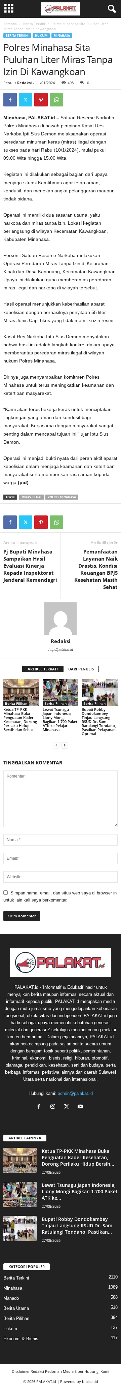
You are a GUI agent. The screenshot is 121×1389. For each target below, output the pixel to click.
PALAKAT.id (46, 1381)
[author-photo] (60, 618)
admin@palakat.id (75, 1093)
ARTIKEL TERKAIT (43, 668)
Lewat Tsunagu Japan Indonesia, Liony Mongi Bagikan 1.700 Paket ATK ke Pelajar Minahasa (60, 719)
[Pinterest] (41, 99)
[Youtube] (81, 1107)
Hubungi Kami (96, 1371)
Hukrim (41, 35)
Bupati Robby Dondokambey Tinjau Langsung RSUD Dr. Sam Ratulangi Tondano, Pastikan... (77, 1225)
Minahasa (62, 35)
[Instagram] (54, 1107)
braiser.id (90, 1381)
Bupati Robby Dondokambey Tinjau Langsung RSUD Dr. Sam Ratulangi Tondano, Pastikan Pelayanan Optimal (99, 721)
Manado (11, 1298)
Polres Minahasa (62, 497)
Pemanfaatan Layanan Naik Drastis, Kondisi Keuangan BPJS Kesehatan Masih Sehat (96, 569)
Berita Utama (16, 1308)
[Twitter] (25, 99)
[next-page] (64, 745)
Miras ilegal (32, 497)
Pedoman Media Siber (64, 1371)
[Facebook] (10, 99)
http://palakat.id (60, 650)
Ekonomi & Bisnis (20, 1338)
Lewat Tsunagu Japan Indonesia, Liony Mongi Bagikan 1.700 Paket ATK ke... (80, 1191)
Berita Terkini (34, 23)
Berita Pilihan (16, 703)
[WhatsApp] (56, 99)
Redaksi (24, 82)
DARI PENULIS (81, 668)
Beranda (10, 23)
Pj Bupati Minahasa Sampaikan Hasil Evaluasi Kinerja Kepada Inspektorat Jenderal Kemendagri (30, 565)
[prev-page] (56, 745)
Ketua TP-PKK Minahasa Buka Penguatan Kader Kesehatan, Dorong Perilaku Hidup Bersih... (78, 1157)
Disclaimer (21, 1371)
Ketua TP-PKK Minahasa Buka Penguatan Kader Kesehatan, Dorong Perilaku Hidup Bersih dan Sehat (20, 719)
